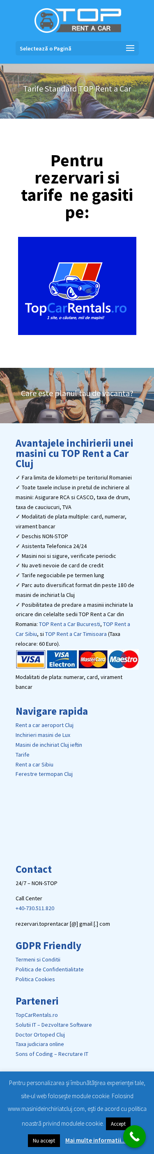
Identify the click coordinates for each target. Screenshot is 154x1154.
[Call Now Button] (134, 1136)
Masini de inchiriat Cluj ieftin (49, 744)
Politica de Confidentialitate (50, 969)
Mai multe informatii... (95, 1140)
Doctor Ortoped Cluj (40, 1034)
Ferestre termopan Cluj (44, 774)
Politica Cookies (35, 979)
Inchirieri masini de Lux (43, 735)
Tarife (23, 754)
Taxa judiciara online (40, 1044)
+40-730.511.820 (35, 908)
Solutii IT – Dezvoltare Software (54, 1024)
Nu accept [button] (44, 1140)
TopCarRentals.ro (37, 1015)
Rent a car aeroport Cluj (45, 725)
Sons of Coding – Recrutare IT (52, 1054)
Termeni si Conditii (38, 959)
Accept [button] (118, 1123)
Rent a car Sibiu (34, 764)
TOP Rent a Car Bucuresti (69, 624)
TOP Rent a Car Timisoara (76, 634)
